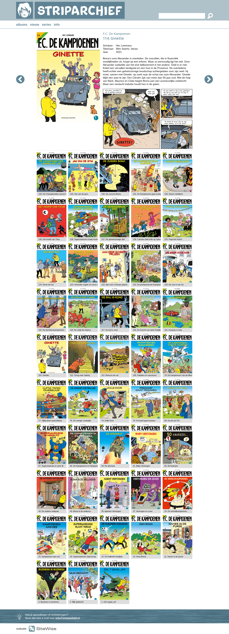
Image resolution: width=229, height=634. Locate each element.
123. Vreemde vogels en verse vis (85, 285)
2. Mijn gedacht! (77, 602)
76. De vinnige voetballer (80, 421)
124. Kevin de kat (45, 285)
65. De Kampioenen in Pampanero (84, 466)
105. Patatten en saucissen (145, 375)
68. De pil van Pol (171, 421)
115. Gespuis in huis (173, 330)
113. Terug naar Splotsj (80, 375)
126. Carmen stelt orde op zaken (147, 239)
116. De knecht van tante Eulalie (147, 330)
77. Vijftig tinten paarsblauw (50, 421)
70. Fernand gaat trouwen (144, 421)
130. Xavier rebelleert (173, 194)
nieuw (34, 24)
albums (21, 24)
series (46, 24)
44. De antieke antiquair (48, 511)
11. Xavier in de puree (173, 556)
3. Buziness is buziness (48, 602)
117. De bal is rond (109, 330)
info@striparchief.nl (67, 618)
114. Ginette (43, 375)
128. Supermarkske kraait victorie (84, 239)
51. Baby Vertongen (141, 466)
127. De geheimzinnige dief (113, 239)
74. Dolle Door (107, 421)
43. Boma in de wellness (80, 511)
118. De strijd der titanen (80, 330)
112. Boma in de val (109, 375)
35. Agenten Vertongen (111, 511)
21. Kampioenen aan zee (49, 556)
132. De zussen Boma (111, 194)
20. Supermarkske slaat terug (83, 556)
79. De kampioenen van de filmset (179, 375)
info (57, 24)
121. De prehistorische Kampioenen (148, 285)
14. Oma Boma (139, 556)
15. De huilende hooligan (112, 556)
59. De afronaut (108, 466)
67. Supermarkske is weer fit (50, 466)
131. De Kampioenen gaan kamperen (149, 194)
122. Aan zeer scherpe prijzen (114, 285)
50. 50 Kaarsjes (171, 466)
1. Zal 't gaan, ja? (108, 602)
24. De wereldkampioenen (175, 511)
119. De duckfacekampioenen (51, 330)
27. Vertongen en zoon (142, 511)
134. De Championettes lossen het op (54, 194)
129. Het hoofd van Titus (49, 239)
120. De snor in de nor (174, 285)
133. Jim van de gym (79, 194)
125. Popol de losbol (173, 239)
